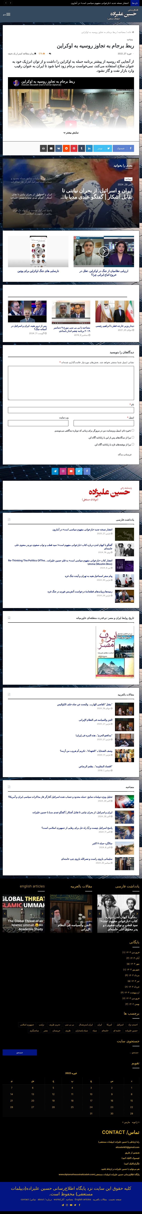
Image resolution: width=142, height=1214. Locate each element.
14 (11, 1094)
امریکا (109, 1024)
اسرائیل (120, 1024)
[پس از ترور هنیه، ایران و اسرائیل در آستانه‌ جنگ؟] (27, 312)
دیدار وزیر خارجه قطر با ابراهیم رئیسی (115, 325)
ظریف (68, 1030)
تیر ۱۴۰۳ (135, 981)
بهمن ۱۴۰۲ (134, 1004)
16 (112, 1100)
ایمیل (130, 417)
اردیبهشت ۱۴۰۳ (131, 992)
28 (11, 1107)
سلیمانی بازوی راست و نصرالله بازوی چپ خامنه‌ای (86, 858)
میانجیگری (34, 1030)
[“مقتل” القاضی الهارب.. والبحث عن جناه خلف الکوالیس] (124, 709)
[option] (71, 193)
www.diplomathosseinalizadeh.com (76, 1174)
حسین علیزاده (131, 1030)
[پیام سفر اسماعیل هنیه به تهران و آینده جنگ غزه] (124, 580)
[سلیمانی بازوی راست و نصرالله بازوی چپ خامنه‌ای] (124, 863)
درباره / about (45, 1199)
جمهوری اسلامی (27, 1024)
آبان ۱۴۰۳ (134, 958)
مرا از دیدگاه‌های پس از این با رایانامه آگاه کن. (109, 437)
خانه (129, 32)
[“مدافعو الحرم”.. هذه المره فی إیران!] (124, 740)
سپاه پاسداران (82, 1030)
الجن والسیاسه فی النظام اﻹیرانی (95, 719)
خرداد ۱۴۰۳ (133, 986)
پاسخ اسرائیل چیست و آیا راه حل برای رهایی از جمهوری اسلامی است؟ (97, 193)
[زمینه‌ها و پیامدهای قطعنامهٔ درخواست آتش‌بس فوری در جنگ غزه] (124, 596)
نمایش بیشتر (72, 132)
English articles (83, 1199)
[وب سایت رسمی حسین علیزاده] (122, 14)
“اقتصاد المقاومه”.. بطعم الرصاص (95, 766)
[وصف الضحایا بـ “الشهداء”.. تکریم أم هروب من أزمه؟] (124, 755)
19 (53, 1100)
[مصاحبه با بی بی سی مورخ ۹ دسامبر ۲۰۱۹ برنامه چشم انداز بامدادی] (71, 312)
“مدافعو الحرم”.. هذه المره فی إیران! (94, 735)
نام (132, 404)
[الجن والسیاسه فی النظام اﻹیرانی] (124, 724)
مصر (46, 1030)
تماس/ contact (28, 1199)
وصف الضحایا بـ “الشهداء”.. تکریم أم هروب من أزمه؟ (86, 750)
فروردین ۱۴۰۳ (132, 998)
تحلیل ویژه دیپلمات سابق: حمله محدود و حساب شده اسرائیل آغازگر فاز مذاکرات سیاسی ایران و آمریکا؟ (78, 3)
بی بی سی (69, 1024)
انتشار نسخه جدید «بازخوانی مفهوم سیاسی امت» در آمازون (82, 529)
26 (53, 1107)
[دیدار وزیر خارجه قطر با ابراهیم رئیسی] (114, 312)
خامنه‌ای (105, 1030)
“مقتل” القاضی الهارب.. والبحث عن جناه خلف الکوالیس (84, 704)
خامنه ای (117, 1030)
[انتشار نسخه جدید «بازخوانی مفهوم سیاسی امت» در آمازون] (124, 534)
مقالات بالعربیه (100, 1199)
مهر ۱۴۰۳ (134, 963)
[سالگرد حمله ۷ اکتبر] (124, 848)
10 (91, 1094)
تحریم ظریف (54, 1024)
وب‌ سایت (63, 417)
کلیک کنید (126, 1158)
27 (32, 1107)
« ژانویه (135, 1122)
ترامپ (41, 1024)
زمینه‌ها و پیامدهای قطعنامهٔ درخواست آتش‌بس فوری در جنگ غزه (80, 591)
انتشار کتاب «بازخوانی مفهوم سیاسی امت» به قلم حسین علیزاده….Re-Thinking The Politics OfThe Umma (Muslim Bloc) (119, 921)
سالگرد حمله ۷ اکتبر (102, 843)
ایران (99, 1024)
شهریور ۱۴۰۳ (133, 969)
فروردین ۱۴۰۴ (132, 952)
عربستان (56, 1030)
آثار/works (59, 1199)
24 (91, 1107)
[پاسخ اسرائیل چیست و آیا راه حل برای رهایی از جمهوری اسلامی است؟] (124, 832)
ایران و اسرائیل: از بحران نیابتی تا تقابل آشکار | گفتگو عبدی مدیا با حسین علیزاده (72, 812)
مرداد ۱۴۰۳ (134, 975)
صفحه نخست (115, 1199)
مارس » (126, 1122)
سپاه (95, 1030)
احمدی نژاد (132, 1024)
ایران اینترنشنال (86, 1024)
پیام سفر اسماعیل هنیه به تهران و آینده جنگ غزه (88, 575)
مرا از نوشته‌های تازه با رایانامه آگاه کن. (112, 444)
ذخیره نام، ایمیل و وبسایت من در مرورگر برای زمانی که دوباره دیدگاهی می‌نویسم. (92, 430)
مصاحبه (121, 32)
